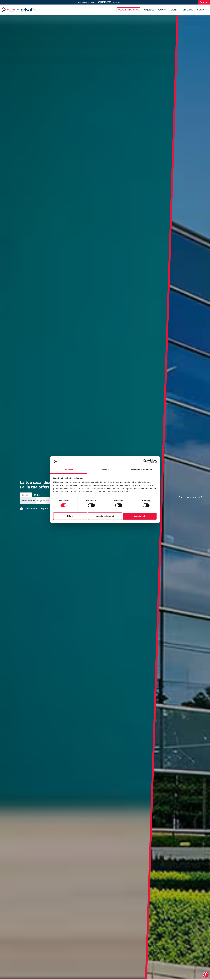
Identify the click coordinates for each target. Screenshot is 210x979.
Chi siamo (188, 9)
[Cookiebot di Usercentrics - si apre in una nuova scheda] (146, 461)
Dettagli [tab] (105, 470)
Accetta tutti (139, 516)
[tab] (26, 494)
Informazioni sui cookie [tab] (141, 470)
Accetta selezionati (105, 516)
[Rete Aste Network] (104, 2)
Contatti (202, 9)
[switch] (91, 505)
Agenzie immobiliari (128, 9)
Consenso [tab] (68, 470)
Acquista (149, 9)
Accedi (204, 2)
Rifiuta (70, 516)
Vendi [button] (160, 9)
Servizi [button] (173, 9)
